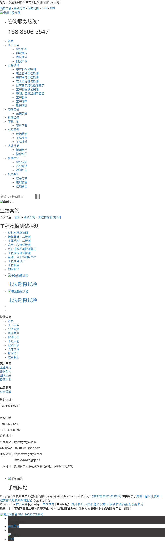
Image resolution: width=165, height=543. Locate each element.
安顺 (103, 504)
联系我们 (13, 174)
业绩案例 (13, 129)
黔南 (140, 504)
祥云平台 (21, 504)
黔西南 (123, 504)
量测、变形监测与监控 (30, 93)
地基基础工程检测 (27, 73)
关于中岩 (13, 45)
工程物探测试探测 (27, 89)
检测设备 (13, 117)
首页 (11, 41)
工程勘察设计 (16, 261)
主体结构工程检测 (27, 77)
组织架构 (21, 53)
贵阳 (81, 504)
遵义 (96, 504)
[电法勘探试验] (18, 275)
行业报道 (21, 166)
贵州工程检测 (144, 496)
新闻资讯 (13, 158)
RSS (44, 8)
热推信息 (5, 8)
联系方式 (21, 178)
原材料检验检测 (26, 69)
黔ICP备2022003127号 (106, 496)
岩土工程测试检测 (27, 81)
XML (53, 8)
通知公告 (21, 170)
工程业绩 (21, 142)
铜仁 (116, 504)
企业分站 (19, 8)
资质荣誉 (13, 109)
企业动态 (21, 162)
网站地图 (33, 8)
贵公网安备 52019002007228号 (23, 514)
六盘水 (88, 504)
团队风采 (21, 57)
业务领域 (13, 65)
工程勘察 (21, 97)
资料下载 (21, 125)
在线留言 (21, 186)
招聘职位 (21, 154)
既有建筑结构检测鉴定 (30, 85)
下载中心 (13, 121)
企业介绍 (21, 49)
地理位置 (21, 182)
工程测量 (21, 101)
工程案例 (21, 138)
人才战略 (13, 146)
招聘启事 (21, 150)
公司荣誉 (21, 113)
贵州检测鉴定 (23, 500)
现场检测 (21, 134)
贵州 (74, 504)
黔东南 (133, 504)
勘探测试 (21, 105)
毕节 (109, 504)
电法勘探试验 (22, 283)
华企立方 (48, 504)
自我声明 (21, 61)
